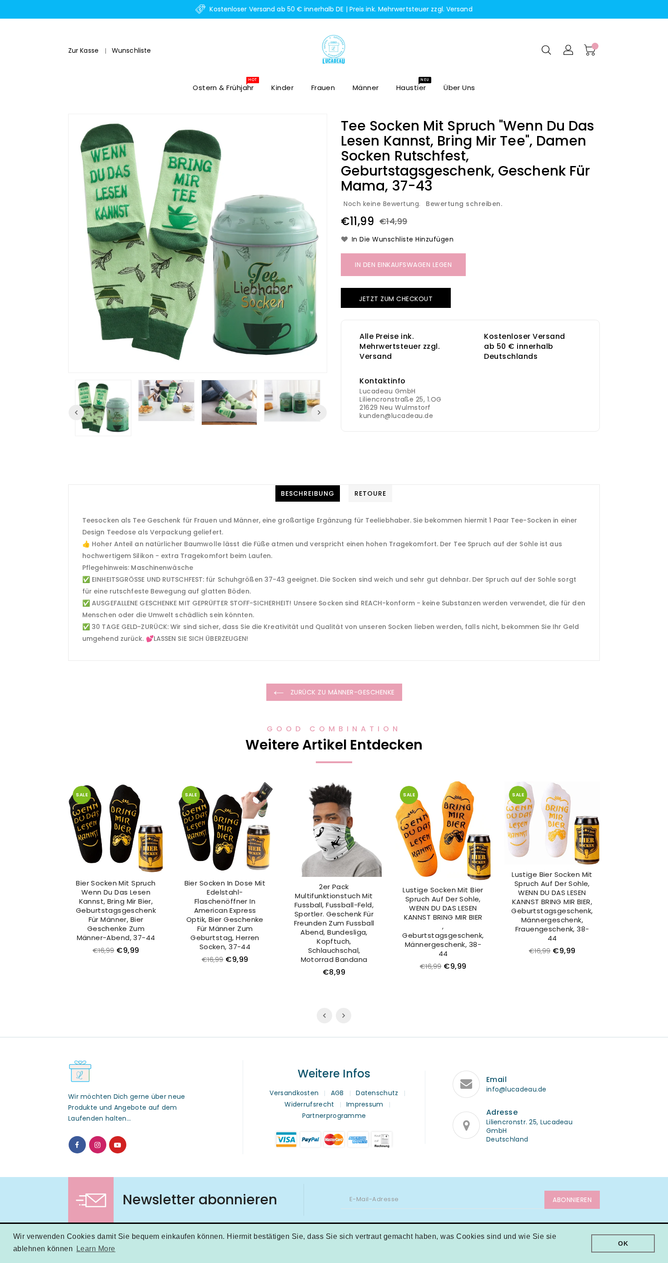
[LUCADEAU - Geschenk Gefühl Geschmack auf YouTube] (117, 1144)
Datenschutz (377, 1092)
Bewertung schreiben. (464, 203)
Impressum (365, 1104)
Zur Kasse (83, 50)
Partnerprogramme (334, 1115)
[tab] (307, 493)
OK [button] (623, 1243)
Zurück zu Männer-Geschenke (341, 692)
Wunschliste (131, 50)
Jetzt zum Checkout (396, 298)
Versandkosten (294, 1092)
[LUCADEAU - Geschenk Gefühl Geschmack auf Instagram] (97, 1144)
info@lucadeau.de (516, 1089)
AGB (337, 1092)
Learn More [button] (95, 1249)
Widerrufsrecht (309, 1104)
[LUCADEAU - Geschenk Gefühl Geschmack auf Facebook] (77, 1144)
